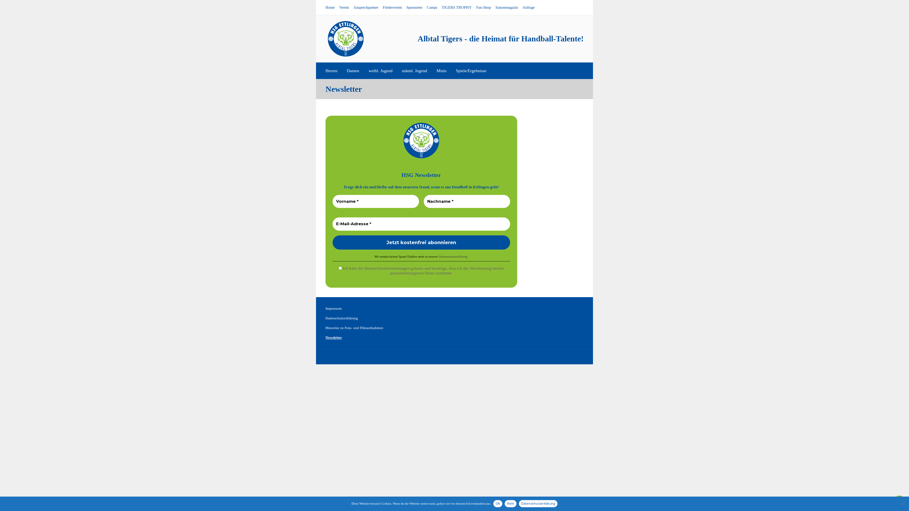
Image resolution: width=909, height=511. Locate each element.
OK (498, 503)
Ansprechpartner (365, 7)
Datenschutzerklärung (453, 256)
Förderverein (392, 7)
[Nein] (903, 503)
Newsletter (333, 337)
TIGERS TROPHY (457, 7)
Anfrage (528, 7)
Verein (344, 7)
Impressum (333, 308)
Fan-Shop (483, 7)
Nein (510, 503)
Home (330, 7)
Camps (432, 7)
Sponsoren (414, 7)
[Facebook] (563, 7)
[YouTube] (571, 7)
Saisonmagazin (506, 7)
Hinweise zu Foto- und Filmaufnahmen (354, 328)
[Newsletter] (578, 7)
